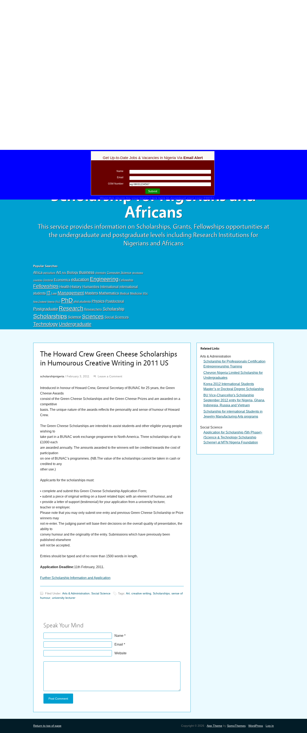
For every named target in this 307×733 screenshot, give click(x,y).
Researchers (93, 309)
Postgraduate (45, 309)
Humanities (90, 286)
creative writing (141, 593)
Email (118, 644)
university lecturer (63, 597)
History (76, 287)
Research (71, 308)
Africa (37, 272)
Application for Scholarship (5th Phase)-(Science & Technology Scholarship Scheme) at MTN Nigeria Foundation (232, 437)
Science (74, 317)
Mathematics (109, 293)
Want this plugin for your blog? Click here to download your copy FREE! (157, 198)
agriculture (49, 273)
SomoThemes (236, 725)
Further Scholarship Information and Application (75, 578)
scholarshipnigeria (52, 376)
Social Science (100, 593)
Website (120, 653)
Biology (72, 272)
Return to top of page (47, 725)
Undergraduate (75, 324)
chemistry (100, 273)
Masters (91, 293)
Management (71, 292)
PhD (67, 300)
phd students (82, 301)
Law (54, 293)
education (80, 279)
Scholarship (113, 309)
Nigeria (51, 301)
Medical (124, 293)
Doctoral (48, 280)
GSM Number (115, 183)
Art (58, 272)
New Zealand (40, 301)
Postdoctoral (114, 301)
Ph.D (57, 301)
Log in (270, 725)
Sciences (93, 316)
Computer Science (119, 272)
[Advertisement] (153, 30)
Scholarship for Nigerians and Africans (153, 204)
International (109, 286)
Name (118, 635)
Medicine (136, 293)
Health (65, 287)
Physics (98, 301)
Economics (62, 280)
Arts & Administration (76, 593)
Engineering (104, 279)
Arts (64, 272)
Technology (45, 324)
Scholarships (50, 316)
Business (86, 272)
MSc (145, 293)
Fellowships (46, 286)
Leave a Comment (110, 376)
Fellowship (126, 280)
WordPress (255, 725)
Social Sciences (117, 317)
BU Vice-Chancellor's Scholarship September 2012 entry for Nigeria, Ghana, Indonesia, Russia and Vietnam (234, 400)
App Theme (214, 725)
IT (49, 292)
